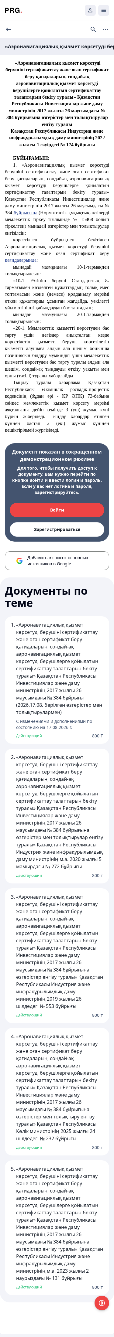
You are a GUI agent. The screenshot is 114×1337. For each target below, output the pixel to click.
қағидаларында (20, 260)
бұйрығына (25, 212)
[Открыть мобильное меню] (103, 10)
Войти (57, 510)
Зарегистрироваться (57, 529)
